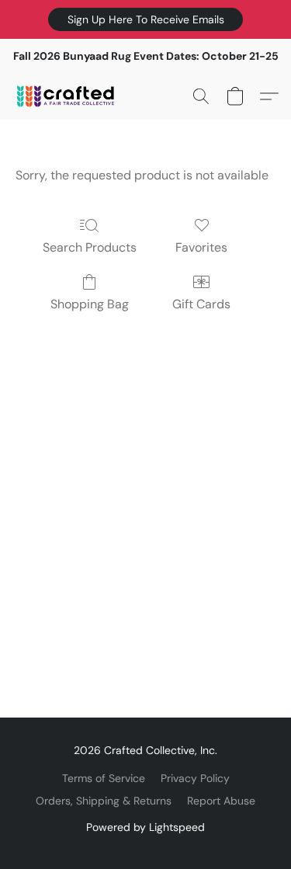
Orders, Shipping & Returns (103, 801)
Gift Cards (201, 304)
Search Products (90, 247)
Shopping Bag (89, 304)
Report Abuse (221, 801)
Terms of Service (103, 778)
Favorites (201, 247)
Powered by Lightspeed (145, 827)
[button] (145, 19)
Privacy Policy (195, 778)
